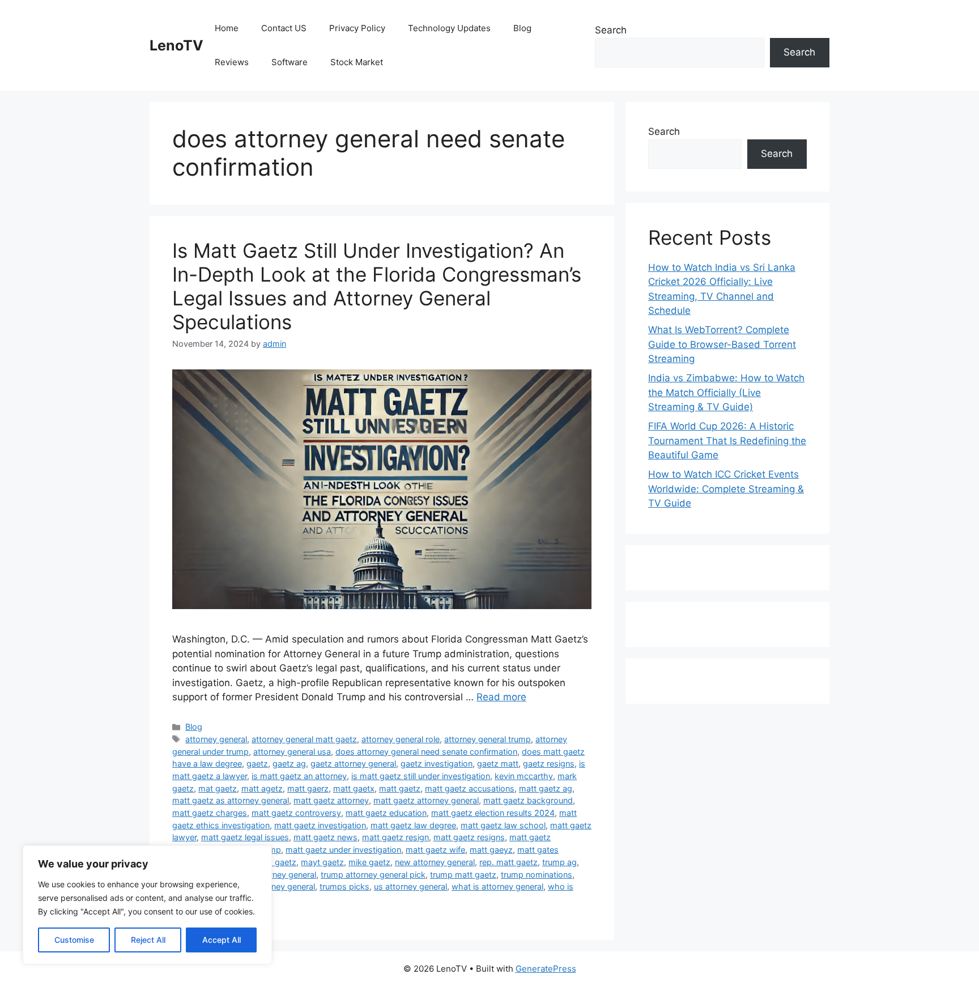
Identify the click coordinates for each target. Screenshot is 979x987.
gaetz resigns (548, 763)
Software (289, 62)
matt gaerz (308, 788)
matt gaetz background (528, 800)
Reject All (148, 940)
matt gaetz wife (435, 849)
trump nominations (536, 874)
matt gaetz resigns (469, 837)
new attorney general (435, 862)
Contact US (284, 28)
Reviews (232, 62)
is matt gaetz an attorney (299, 776)
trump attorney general (272, 874)
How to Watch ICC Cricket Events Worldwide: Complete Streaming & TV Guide (726, 489)
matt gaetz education (386, 813)
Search (611, 30)
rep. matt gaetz (508, 862)
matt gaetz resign (395, 837)
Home (227, 28)
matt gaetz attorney (331, 800)
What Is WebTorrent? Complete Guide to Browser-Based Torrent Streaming (722, 344)
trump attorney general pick (373, 874)
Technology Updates (449, 28)
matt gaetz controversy (296, 813)
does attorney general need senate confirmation (426, 751)
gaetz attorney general (353, 763)
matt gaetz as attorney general (230, 800)
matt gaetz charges (209, 813)
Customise (74, 940)
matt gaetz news (325, 837)
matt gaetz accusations (469, 788)
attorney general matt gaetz (304, 739)
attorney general (216, 739)
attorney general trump (487, 739)
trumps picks (344, 886)
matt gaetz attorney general (426, 800)
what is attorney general (497, 886)
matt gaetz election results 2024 (493, 813)
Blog (522, 28)
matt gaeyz (491, 849)
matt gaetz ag (545, 788)
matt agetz (262, 788)
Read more (501, 697)
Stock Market (356, 62)
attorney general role (400, 739)
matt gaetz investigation (320, 825)
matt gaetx (353, 788)
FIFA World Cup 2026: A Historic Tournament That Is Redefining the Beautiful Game (727, 440)
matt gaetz (399, 788)
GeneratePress (546, 968)
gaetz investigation (437, 763)
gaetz (257, 763)
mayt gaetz (322, 862)
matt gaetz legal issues (245, 837)
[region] (147, 904)
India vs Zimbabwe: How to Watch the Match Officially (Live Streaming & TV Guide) (726, 392)
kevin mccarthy (524, 776)
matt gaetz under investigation (343, 849)
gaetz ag (289, 763)
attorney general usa (292, 751)
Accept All (221, 940)
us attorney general (410, 886)
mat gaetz (217, 788)
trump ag (559, 862)
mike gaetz (369, 862)
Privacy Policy (357, 28)
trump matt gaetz (463, 874)
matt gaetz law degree (413, 825)
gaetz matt (497, 763)
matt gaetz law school (503, 825)
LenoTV (176, 45)
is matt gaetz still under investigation (420, 776)
